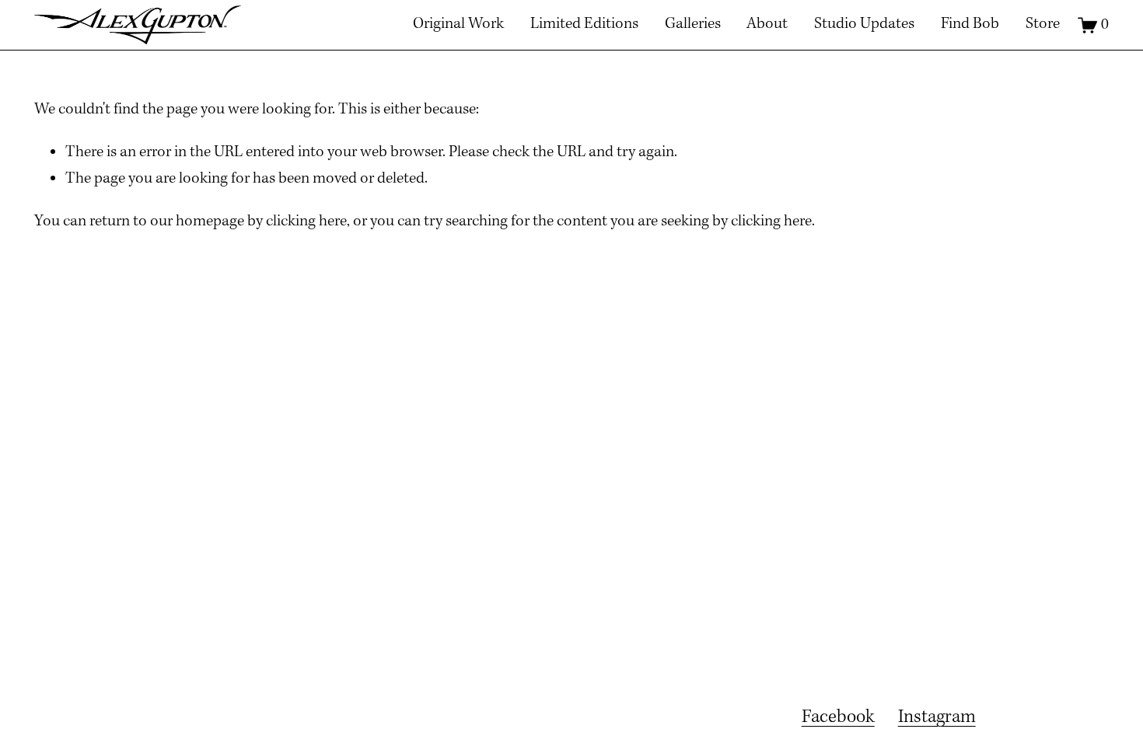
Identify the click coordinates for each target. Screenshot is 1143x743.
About (767, 24)
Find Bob (970, 24)
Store (1043, 24)
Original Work (458, 24)
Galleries (693, 24)
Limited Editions (584, 24)
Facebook (838, 717)
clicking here (306, 221)
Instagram (937, 717)
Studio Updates (864, 24)
